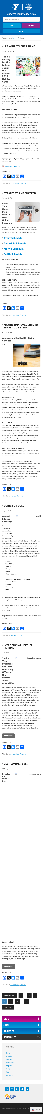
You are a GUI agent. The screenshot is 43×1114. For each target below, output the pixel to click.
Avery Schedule (13, 238)
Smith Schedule (13, 254)
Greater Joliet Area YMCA (21, 7)
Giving (8, 1069)
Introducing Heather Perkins (18, 646)
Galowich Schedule (15, 243)
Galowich (20, 496)
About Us (9, 1056)
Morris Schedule (14, 248)
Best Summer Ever (16, 763)
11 (17, 1001)
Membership (10, 1062)
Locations (9, 1059)
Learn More (8, 966)
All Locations (15, 183)
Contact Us (9, 1075)
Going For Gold (14, 505)
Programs (9, 1066)
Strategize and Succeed (20, 193)
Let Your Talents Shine (19, 46)
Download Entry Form (12, 166)
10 (10, 1001)
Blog (7, 1072)
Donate (31, 26)
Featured (23, 183)
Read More (8, 736)
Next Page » (8, 1007)
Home (8, 1053)
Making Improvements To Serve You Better (21, 326)
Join (12, 26)
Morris (19, 635)
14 (26, 1001)
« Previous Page (9, 995)
